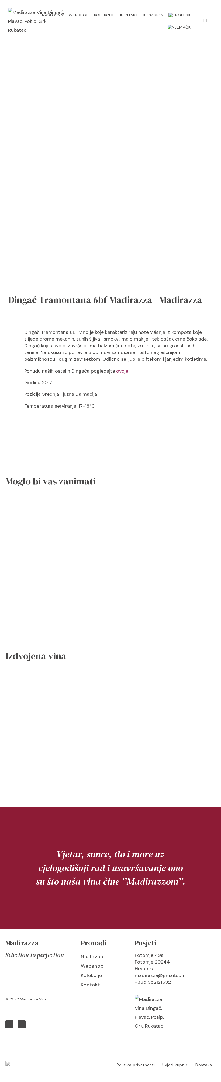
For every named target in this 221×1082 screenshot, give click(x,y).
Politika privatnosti (136, 1064)
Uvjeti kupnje (175, 1064)
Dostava (203, 1064)
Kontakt (129, 15)
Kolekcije (104, 15)
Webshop (79, 15)
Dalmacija (86, 394)
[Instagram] (22, 1024)
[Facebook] (9, 1024)
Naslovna (52, 15)
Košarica (153, 15)
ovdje (122, 371)
